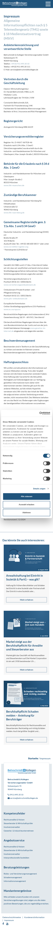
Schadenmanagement (13, 877)
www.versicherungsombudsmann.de (20, 285)
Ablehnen (26, 512)
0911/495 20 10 (16, 794)
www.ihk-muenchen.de (14, 185)
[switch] (46, 463)
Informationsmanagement (15, 881)
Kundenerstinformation (34, 917)
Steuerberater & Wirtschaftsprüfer (18, 823)
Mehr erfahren (26, 600)
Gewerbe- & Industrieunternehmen (19, 830)
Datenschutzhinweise (11, 917)
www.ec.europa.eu (12, 309)
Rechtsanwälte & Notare (14, 819)
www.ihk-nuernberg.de (14, 212)
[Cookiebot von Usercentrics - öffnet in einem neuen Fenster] (39, 413)
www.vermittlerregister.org (16, 246)
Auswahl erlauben (26, 504)
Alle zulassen (26, 496)
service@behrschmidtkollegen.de (24, 798)
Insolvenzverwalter (12, 827)
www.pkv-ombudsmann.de (15, 298)
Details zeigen (39, 489)
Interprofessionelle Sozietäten (16, 857)
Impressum (9, 920)
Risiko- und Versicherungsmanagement (20, 873)
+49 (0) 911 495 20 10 (20, 63)
